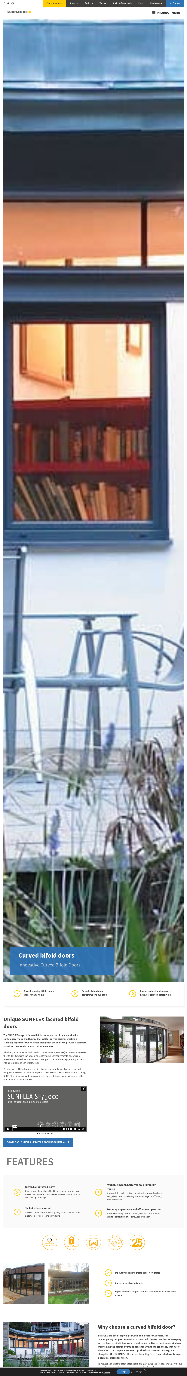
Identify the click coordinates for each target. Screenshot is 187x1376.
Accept (123, 1371)
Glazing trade (156, 3)
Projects (89, 3)
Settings (138, 1371)
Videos (103, 3)
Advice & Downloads (122, 3)
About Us (74, 3)
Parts (140, 3)
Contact (176, 3)
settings (106, 1373)
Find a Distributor (54, 3)
